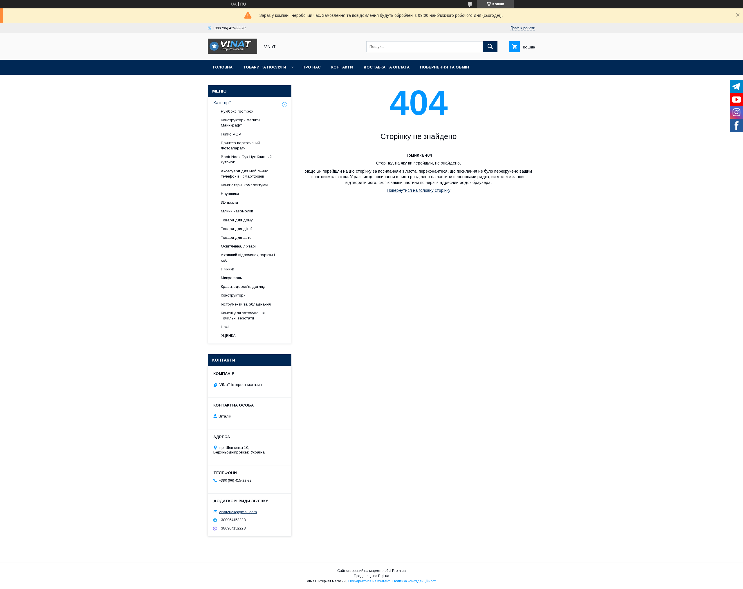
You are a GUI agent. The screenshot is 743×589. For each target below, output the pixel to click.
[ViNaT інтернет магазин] (232, 52)
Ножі (225, 327)
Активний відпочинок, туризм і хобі (248, 257)
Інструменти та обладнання (246, 304)
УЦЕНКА (228, 335)
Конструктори (233, 295)
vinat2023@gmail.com (238, 511)
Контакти (342, 67)
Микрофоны (232, 278)
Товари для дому (237, 220)
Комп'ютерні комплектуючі (244, 185)
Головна (222, 67)
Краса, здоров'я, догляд (243, 286)
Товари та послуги (264, 67)
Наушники (230, 193)
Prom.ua (399, 571)
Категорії (222, 102)
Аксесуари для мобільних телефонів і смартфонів (244, 173)
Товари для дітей (237, 229)
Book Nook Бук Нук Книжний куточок (246, 159)
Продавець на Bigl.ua (371, 576)
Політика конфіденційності (414, 581)
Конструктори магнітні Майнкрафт (241, 122)
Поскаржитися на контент (369, 581)
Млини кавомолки (237, 211)
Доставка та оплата (386, 67)
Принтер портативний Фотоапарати (240, 145)
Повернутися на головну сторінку (418, 190)
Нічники (227, 269)
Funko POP (231, 134)
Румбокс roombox (237, 111)
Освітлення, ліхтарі (238, 246)
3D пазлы (229, 202)
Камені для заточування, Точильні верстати (243, 315)
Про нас (311, 67)
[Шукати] (490, 46)
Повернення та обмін (444, 67)
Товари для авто (236, 237)
